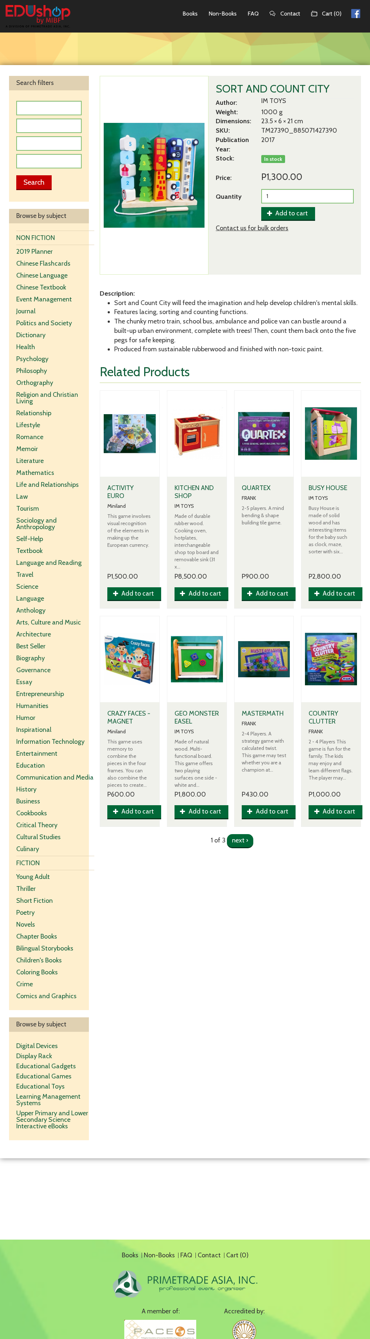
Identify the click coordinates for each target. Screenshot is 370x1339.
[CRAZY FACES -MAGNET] (130, 659)
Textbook (29, 551)
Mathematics (35, 473)
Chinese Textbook (41, 287)
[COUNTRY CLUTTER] (331, 659)
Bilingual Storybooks (44, 948)
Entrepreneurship (40, 694)
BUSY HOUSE (328, 488)
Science (27, 587)
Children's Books (39, 960)
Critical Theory (36, 825)
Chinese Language (42, 275)
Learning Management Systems (48, 1100)
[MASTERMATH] (264, 659)
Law (22, 497)
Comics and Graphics (46, 996)
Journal (25, 311)
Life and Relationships (47, 485)
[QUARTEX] (264, 433)
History (26, 789)
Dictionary (31, 335)
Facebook (355, 12)
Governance (33, 670)
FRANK (249, 498)
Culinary (27, 849)
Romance (29, 437)
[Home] (37, 16)
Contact (290, 13)
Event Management (44, 299)
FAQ (253, 13)
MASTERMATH (263, 713)
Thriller (26, 889)
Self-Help (29, 539)
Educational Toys (40, 1086)
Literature (30, 461)
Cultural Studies (38, 837)
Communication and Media (55, 777)
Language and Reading (49, 563)
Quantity (229, 197)
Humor (25, 718)
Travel (24, 575)
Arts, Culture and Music (48, 622)
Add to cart (291, 213)
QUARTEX (256, 488)
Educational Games (44, 1076)
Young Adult (33, 877)
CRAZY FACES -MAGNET (128, 717)
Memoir (27, 449)
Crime (24, 984)
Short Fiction (34, 901)
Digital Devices (37, 1046)
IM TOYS (273, 101)
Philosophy (31, 371)
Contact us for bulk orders (252, 228)
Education (30, 765)
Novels (25, 924)
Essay (24, 682)
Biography (30, 658)
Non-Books (222, 13)
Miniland (116, 506)
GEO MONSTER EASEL (197, 717)
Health (25, 347)
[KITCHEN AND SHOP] (197, 433)
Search (33, 182)
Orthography (34, 383)
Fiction (28, 863)
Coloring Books (37, 972)
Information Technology (50, 742)
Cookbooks (31, 813)
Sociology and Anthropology (36, 523)
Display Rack (34, 1056)
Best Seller (31, 646)
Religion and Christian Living (47, 398)
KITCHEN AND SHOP (194, 492)
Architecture (33, 634)
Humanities (32, 706)
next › (240, 840)
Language (30, 598)
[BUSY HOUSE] (331, 433)
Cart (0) (331, 13)
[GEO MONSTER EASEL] (197, 659)
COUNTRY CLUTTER (323, 717)
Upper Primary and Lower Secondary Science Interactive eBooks (52, 1119)
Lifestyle (28, 425)
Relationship (33, 413)
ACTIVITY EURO (120, 492)
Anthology (31, 610)
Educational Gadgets (46, 1066)
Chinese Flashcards (43, 263)
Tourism (27, 508)
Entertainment (36, 754)
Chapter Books (36, 936)
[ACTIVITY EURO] (130, 433)
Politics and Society (44, 323)
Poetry (25, 913)
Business (28, 801)
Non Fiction (35, 238)
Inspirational (33, 730)
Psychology (32, 359)
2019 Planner (34, 252)
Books (190, 13)
